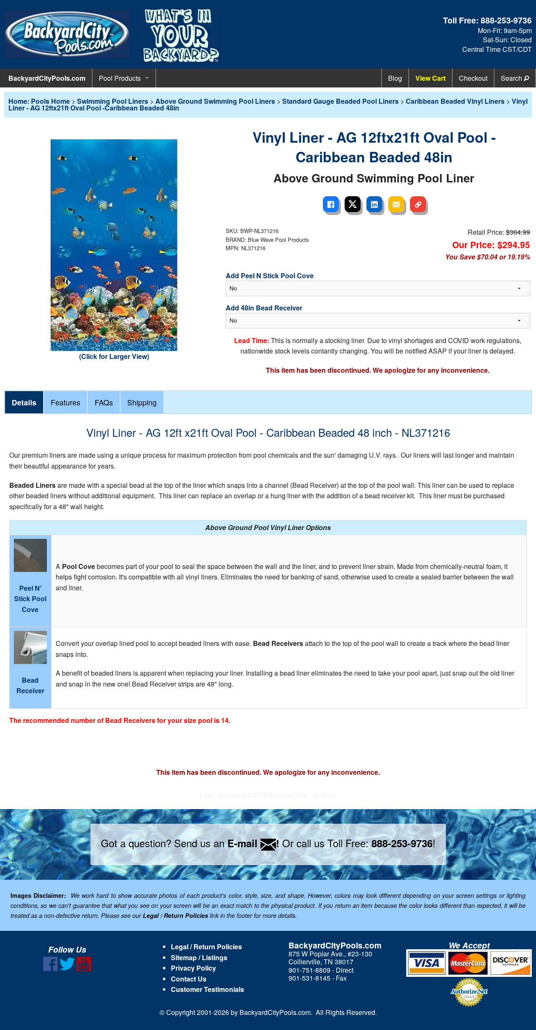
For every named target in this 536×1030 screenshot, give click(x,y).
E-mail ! (253, 843)
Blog (395, 78)
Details (24, 402)
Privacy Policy (193, 968)
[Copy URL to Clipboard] (418, 204)
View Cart (430, 78)
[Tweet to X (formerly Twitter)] (353, 204)
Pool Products (120, 78)
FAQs (104, 402)
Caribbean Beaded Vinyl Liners (455, 101)
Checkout (473, 78)
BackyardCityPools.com (46, 78)
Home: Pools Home (39, 101)
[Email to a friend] (396, 204)
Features (65, 402)
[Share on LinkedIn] (374, 204)
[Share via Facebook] (331, 204)
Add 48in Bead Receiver (264, 308)
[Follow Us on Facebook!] (50, 969)
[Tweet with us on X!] (67, 969)
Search (512, 78)
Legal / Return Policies (206, 946)
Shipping (142, 402)
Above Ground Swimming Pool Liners (215, 101)
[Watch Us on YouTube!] (84, 969)
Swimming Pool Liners (112, 101)
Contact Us (188, 979)
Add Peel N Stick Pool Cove (270, 275)
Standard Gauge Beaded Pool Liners (340, 101)
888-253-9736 (506, 20)
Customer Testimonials (207, 989)
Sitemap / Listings (199, 957)
